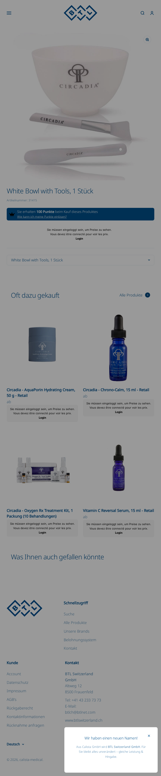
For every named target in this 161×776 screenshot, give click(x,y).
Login (79, 238)
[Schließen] (149, 736)
